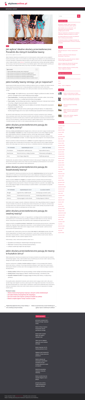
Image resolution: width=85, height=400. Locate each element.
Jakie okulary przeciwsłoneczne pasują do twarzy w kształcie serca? (23, 78)
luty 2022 (60, 178)
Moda (7, 46)
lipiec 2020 (60, 219)
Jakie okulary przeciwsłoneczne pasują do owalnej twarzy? (21, 76)
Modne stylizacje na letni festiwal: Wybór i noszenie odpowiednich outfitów (71, 111)
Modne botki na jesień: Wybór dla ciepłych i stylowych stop (40, 335)
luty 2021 (60, 204)
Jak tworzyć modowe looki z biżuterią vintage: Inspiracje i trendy (42, 322)
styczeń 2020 (61, 232)
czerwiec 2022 (61, 169)
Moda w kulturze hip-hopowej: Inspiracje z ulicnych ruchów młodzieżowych (28, 293)
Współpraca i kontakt (11, 9)
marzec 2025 (61, 143)
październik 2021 (62, 186)
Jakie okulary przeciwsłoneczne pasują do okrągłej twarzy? (21, 73)
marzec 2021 (61, 202)
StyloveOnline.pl (10, 54)
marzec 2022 (61, 175)
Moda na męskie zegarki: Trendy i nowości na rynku (21, 298)
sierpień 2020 (61, 217)
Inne (59, 81)
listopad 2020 (61, 210)
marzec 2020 (61, 228)
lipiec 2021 (60, 193)
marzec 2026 (61, 132)
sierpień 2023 (61, 156)
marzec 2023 (61, 160)
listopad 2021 (61, 184)
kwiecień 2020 (61, 226)
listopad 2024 (61, 147)
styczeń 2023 (61, 162)
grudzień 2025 (61, 136)
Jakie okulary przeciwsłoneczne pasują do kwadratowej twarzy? (22, 74)
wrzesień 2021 (61, 189)
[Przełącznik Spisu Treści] (36, 69)
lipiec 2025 (60, 138)
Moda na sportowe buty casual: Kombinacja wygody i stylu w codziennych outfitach (43, 306)
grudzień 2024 (61, 145)
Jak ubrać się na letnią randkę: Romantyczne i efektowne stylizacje (40, 384)
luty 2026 (60, 134)
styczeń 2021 (61, 206)
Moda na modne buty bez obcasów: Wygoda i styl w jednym (41, 377)
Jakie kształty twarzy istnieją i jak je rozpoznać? (18, 71)
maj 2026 (60, 127)
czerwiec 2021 (61, 195)
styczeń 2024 (61, 151)
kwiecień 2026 (61, 130)
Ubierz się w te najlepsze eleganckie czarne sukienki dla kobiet (41, 342)
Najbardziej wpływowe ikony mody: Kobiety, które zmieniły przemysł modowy (17, 306)
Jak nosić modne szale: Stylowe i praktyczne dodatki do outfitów (25, 296)
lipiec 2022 (60, 167)
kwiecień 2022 (61, 173)
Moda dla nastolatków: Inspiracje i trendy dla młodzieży (40, 371)
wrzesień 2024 (61, 149)
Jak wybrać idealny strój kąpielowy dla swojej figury (21, 294)
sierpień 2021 (61, 191)
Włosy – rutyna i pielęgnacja (64, 85)
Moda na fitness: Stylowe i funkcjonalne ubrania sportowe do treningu (41, 328)
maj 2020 (60, 223)
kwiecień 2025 (61, 141)
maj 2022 (60, 171)
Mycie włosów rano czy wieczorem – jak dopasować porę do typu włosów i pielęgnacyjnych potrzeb (67, 29)
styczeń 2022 (61, 180)
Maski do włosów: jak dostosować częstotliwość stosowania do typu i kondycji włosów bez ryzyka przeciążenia (41, 362)
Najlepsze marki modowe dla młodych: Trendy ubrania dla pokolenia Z (42, 354)
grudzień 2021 (61, 182)
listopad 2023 (61, 154)
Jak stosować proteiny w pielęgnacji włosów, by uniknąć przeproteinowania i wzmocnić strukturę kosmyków (69, 41)
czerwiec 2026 (61, 125)
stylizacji (22, 62)
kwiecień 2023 (61, 158)
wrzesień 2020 (61, 215)
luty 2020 (60, 230)
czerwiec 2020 (61, 221)
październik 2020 (62, 213)
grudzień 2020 (61, 208)
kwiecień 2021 (61, 199)
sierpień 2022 (61, 165)
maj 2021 (60, 197)
